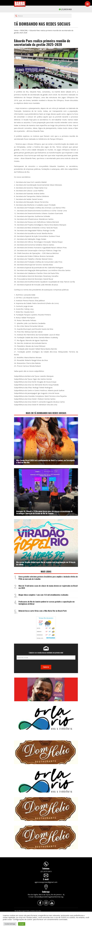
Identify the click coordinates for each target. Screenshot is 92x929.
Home (16, 30)
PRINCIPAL (24, 30)
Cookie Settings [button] (10, 924)
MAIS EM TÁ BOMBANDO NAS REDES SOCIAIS (46, 413)
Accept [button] (21, 924)
